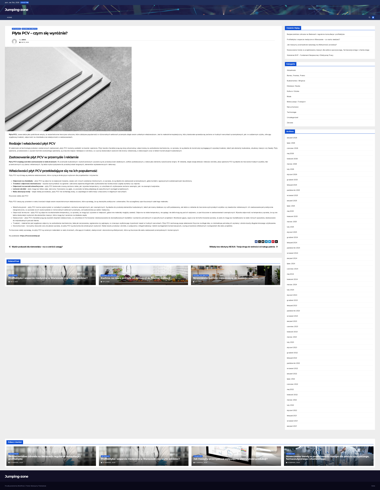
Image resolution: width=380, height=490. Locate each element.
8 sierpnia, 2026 (201, 462)
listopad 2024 (292, 243)
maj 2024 (290, 274)
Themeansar (42, 486)
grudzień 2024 (292, 237)
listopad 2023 (292, 305)
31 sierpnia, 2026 (16, 462)
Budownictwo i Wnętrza (29, 28)
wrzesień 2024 (292, 253)
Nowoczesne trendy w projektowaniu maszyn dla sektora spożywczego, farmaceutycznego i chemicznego (328, 50)
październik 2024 (293, 248)
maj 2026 (290, 153)
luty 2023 (290, 342)
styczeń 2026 (292, 174)
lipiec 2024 (291, 264)
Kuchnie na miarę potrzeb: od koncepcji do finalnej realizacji (135, 278)
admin (24, 40)
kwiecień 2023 (292, 332)
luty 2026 (290, 169)
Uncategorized (292, 117)
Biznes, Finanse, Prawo (296, 75)
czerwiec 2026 (292, 148)
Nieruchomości (293, 107)
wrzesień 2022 (292, 368)
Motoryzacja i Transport (296, 102)
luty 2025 (290, 227)
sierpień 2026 (292, 138)
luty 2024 (290, 290)
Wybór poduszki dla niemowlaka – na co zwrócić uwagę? (37, 247)
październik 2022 (293, 363)
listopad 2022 (292, 358)
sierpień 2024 (292, 258)
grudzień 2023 (292, 300)
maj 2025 (290, 211)
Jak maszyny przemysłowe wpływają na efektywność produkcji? (312, 45)
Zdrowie (290, 123)
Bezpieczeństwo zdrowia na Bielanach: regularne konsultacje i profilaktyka (316, 34)
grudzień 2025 (292, 180)
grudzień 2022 (292, 353)
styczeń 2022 (292, 410)
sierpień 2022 (292, 374)
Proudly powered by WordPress (15, 486)
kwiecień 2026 (292, 159)
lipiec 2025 (291, 206)
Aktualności (16, 28)
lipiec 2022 (291, 379)
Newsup (33, 486)
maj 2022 (290, 389)
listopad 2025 (292, 185)
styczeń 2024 (292, 295)
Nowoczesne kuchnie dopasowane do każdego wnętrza (225, 278)
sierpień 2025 (292, 201)
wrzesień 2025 (292, 195)
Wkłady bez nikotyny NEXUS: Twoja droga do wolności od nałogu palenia (242, 247)
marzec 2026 (292, 164)
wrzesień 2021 (292, 421)
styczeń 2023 (292, 347)
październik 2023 (293, 311)
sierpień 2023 (292, 321)
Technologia (291, 112)
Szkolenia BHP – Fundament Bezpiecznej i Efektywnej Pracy (310, 55)
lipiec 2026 (291, 143)
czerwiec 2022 (292, 384)
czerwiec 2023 (292, 326)
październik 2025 (293, 190)
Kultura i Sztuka (293, 91)
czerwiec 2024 (292, 269)
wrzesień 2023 (292, 316)
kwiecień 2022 (292, 395)
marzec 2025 (292, 222)
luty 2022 (290, 405)
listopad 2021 (292, 416)
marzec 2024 (292, 285)
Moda (289, 96)
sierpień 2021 (292, 426)
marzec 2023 (292, 337)
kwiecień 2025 (292, 216)
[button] (369, 17)
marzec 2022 (292, 400)
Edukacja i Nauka (293, 86)
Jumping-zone (16, 10)
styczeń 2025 (292, 232)
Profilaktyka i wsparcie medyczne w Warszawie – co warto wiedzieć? (48, 278)
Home (9, 17)
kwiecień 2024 (292, 279)
